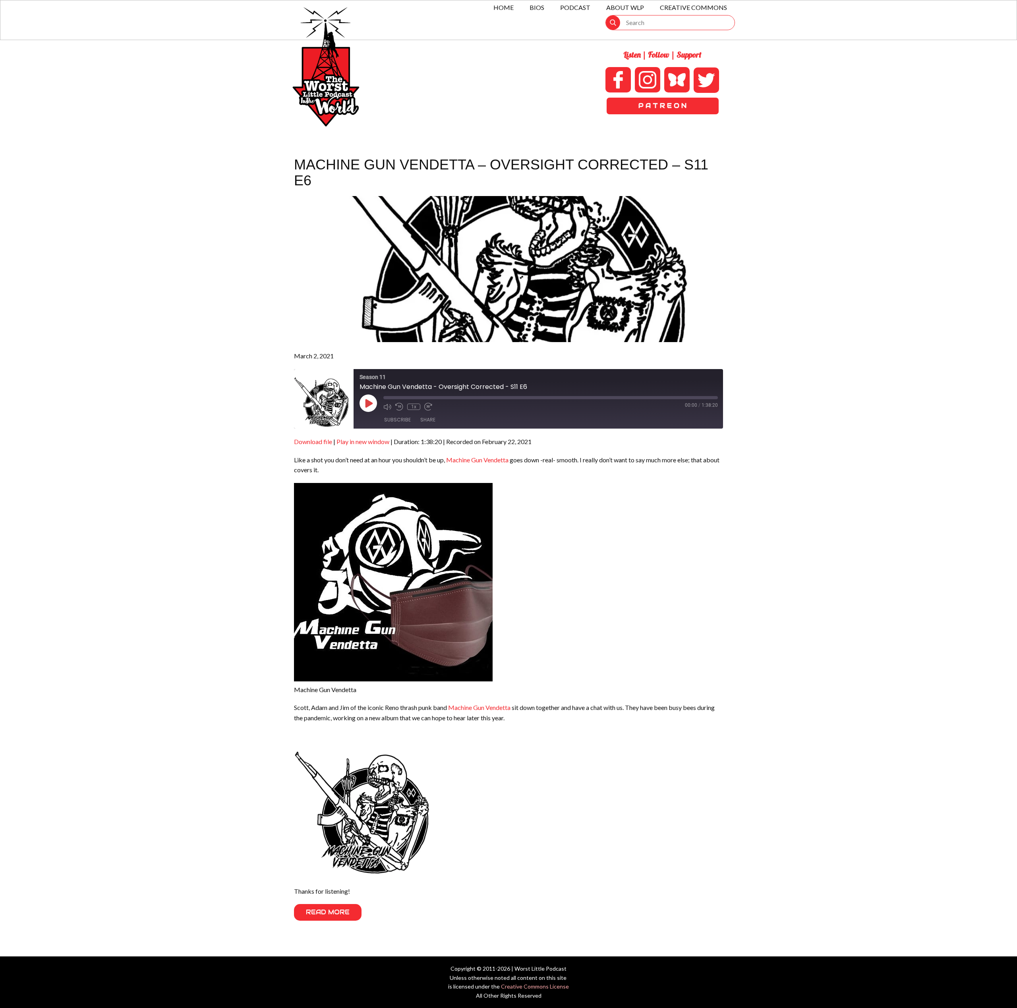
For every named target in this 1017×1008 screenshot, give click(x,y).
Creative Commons (693, 7)
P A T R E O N (662, 106)
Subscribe (397, 419)
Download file (313, 441)
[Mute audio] (387, 406)
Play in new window (362, 441)
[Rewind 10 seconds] (399, 407)
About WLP (625, 7)
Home (503, 7)
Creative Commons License (535, 986)
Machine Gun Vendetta (477, 460)
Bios (537, 7)
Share (427, 419)
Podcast (575, 7)
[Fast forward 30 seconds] (428, 407)
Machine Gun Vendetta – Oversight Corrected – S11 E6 (501, 172)
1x (413, 407)
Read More (328, 912)
